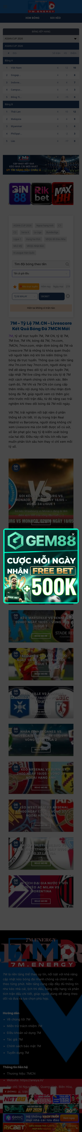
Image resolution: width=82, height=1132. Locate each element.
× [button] (73, 534)
